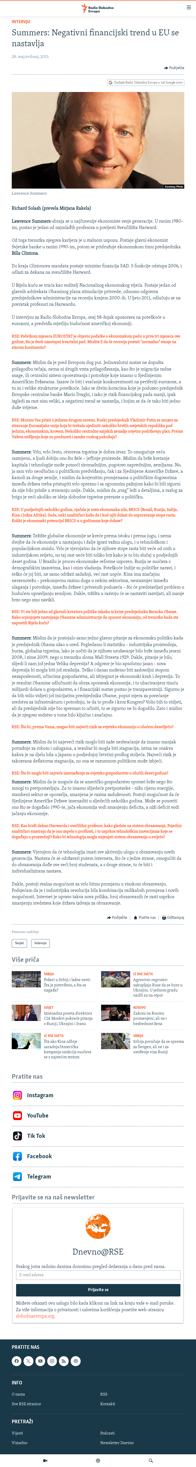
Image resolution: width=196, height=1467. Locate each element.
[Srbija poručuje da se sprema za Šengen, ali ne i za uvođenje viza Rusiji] (115, 1041)
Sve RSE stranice (26, 1404)
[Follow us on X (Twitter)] (28, 1361)
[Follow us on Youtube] (40, 1361)
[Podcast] (98, 1460)
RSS (103, 1395)
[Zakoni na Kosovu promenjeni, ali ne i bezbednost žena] (115, 1013)
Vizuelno (19, 1443)
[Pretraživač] (150, 1460)
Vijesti (17, 1433)
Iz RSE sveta (143, 974)
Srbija (49, 974)
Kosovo (139, 1008)
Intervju (21, 22)
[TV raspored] (75, 1361)
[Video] (45, 1460)
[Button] (174, 68)
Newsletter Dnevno (117, 1443)
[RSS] (64, 1361)
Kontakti (107, 1404)
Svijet (49, 1008)
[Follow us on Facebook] (16, 1361)
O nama (18, 1395)
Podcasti (107, 1433)
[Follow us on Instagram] (52, 1361)
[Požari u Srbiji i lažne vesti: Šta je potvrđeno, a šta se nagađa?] (26, 979)
